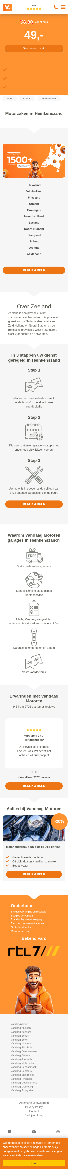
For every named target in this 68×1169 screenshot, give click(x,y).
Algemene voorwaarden (34, 1102)
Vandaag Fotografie (22, 1090)
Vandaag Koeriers (21, 1031)
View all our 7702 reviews (34, 777)
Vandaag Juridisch (21, 1059)
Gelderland (34, 253)
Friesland (34, 197)
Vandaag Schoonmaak (24, 1066)
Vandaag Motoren (21, 1043)
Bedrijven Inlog (34, 1115)
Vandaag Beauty (20, 1035)
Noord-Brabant (34, 228)
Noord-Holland (34, 216)
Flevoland (34, 185)
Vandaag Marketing (22, 1086)
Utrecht (34, 203)
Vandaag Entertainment (24, 1051)
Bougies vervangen (22, 915)
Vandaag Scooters (21, 1070)
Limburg (34, 241)
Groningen (34, 210)
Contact (34, 1111)
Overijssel (34, 235)
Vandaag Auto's (19, 1024)
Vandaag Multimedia (22, 1063)
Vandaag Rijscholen (22, 1047)
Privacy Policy (34, 1107)
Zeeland (34, 222)
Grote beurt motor (21, 927)
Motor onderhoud (20, 931)
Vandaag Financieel (22, 1078)
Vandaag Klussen (21, 1027)
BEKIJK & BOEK (34, 270)
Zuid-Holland (34, 191)
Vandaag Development (24, 1082)
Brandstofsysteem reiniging (26, 919)
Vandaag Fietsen (20, 1055)
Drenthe (34, 247)
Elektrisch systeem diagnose (27, 923)
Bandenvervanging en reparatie (28, 911)
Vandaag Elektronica (22, 1074)
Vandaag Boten (19, 1039)
